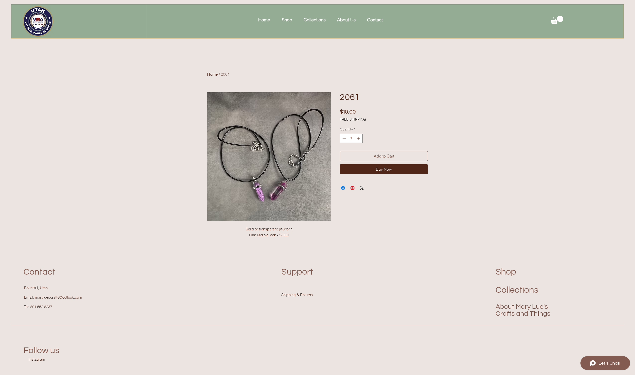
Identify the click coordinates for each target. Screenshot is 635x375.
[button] (557, 20)
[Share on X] (362, 188)
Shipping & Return (296, 294)
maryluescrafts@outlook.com (58, 297)
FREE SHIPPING (353, 119)
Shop (506, 271)
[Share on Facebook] (343, 188)
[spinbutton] (351, 138)
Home (212, 74)
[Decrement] (344, 138)
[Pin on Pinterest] (352, 188)
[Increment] (359, 138)
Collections (517, 289)
